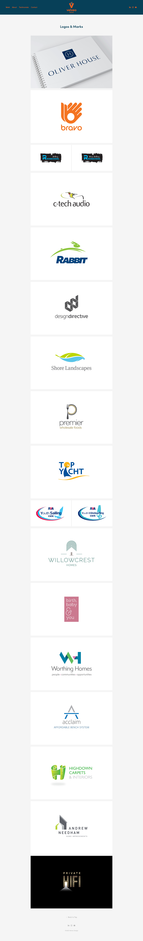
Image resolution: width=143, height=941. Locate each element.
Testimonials (24, 7)
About (14, 7)
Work (8, 7)
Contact (34, 7)
